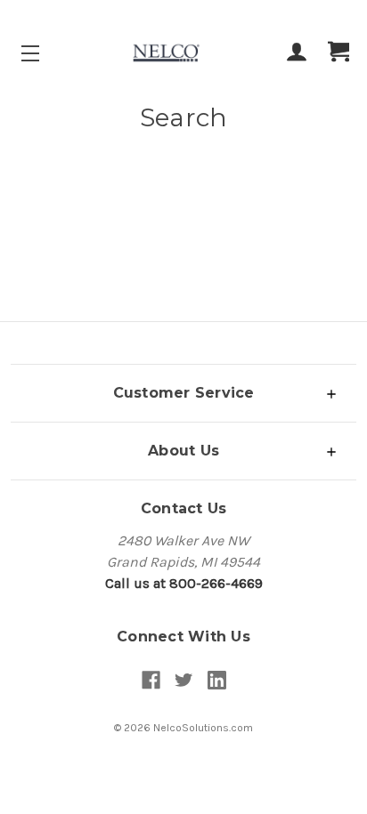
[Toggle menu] (45, 52)
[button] (183, 393)
